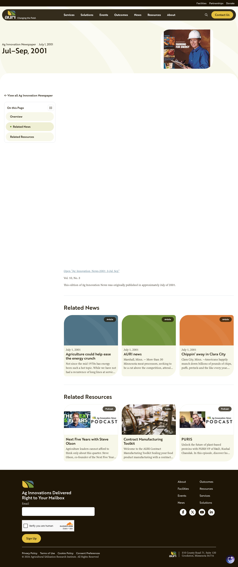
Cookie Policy (65, 553)
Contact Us (222, 15)
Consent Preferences (88, 553)
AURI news (133, 354)
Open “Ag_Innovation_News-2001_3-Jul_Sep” (92, 271)
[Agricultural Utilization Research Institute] (20, 15)
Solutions (87, 15)
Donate (230, 3)
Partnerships (216, 3)
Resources (154, 15)
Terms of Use (47, 553)
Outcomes (121, 15)
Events (103, 15)
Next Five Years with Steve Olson (87, 441)
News (137, 15)
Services (69, 15)
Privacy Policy (29, 553)
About (171, 15)
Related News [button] (21, 127)
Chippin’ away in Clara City (204, 354)
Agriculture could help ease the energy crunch (88, 356)
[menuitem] (201, 3)
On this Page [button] (15, 108)
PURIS (187, 439)
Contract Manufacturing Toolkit (143, 441)
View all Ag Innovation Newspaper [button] (30, 95)
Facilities (201, 3)
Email (25, 503)
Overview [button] (16, 116)
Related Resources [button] (22, 137)
